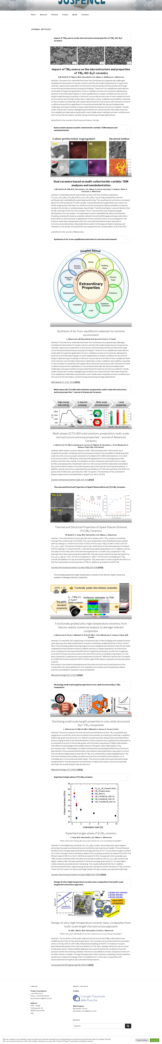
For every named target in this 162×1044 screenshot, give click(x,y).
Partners (54, 15)
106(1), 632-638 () (77, 567)
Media (74, 15)
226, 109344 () (72, 965)
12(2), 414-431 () (72, 480)
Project (65, 15)
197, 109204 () (67, 770)
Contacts (85, 15)
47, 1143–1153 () (65, 382)
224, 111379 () (67, 675)
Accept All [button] (154, 1040)
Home (33, 15)
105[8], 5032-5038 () (78, 875)
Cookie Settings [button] (142, 1040)
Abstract (43, 15)
